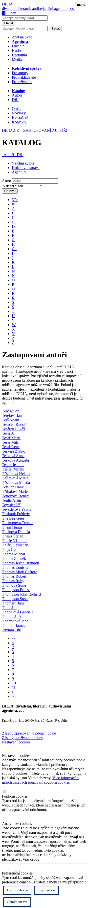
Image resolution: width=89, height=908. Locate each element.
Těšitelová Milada (16, 482)
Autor (6, 181)
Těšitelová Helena (16, 473)
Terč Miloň (10, 411)
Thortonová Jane (15, 621)
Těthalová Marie (15, 491)
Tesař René (11, 447)
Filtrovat (10, 191)
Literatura (19, 55)
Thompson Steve (15, 599)
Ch (14, 249)
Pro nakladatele (24, 77)
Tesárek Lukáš (13, 429)
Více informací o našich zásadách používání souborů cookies (40, 780)
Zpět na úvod (22, 37)
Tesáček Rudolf (14, 424)
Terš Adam (10, 420)
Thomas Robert (14, 576)
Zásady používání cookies (22, 738)
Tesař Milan (11, 442)
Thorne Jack (11, 616)
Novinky (19, 113)
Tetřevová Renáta (15, 496)
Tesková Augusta (15, 460)
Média (17, 59)
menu (81, 4)
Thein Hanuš (12, 527)
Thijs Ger (9, 549)
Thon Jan (9, 607)
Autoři (17, 95)
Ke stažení (20, 117)
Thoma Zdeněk (14, 558)
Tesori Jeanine (13, 465)
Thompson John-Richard (21, 594)
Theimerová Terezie (17, 523)
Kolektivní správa (26, 168)
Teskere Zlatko (13, 451)
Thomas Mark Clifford (19, 572)
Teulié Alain (11, 500)
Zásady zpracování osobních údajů (29, 733)
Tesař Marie (11, 438)
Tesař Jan (9, 433)
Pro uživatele (22, 82)
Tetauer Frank (13, 487)
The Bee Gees (13, 518)
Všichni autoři (23, 163)
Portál (12, 13)
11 (14, 687)
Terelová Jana (12, 415)
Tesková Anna (13, 456)
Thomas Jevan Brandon (20, 563)
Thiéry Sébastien (15, 545)
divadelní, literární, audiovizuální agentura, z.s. (38, 8)
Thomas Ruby (13, 581)
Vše (15, 200)
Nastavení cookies (16, 742)
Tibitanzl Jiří (11, 630)
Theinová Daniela (16, 532)
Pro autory (20, 73)
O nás (16, 108)
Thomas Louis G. (15, 567)
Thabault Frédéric (16, 514)
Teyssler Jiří (11, 505)
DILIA (7, 4)
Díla (15, 100)
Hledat (8, 23)
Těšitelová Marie (15, 478)
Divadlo (18, 46)
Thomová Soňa (14, 585)
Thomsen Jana (13, 603)
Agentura (19, 172)
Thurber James (13, 625)
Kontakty (19, 122)
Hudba (17, 50)
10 (14, 683)
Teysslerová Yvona (16, 509)
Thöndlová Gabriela (17, 612)
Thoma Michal (13, 554)
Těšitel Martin (13, 469)
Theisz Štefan (12, 536)
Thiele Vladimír (14, 540)
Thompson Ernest (16, 590)
